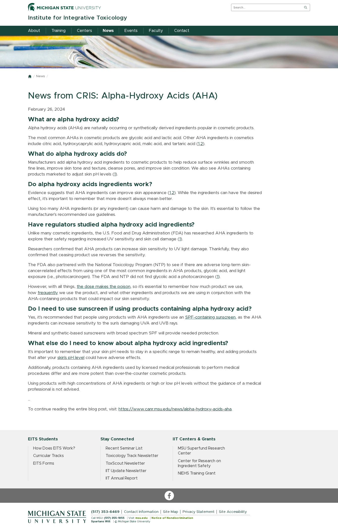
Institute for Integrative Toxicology (77, 18)
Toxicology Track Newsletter (132, 456)
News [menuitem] (108, 31)
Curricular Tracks (48, 456)
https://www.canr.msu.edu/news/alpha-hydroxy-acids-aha (175, 409)
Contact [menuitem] (181, 31)
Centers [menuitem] (84, 31)
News (40, 76)
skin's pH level (70, 357)
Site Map (170, 512)
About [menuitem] (34, 31)
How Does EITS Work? (54, 448)
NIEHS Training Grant (197, 473)
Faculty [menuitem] (156, 31)
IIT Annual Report (122, 478)
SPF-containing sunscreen (210, 317)
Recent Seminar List (124, 448)
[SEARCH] (305, 7)
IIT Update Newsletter (126, 471)
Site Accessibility (233, 512)
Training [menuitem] (58, 31)
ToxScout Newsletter (125, 463)
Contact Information (141, 512)
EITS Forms (43, 463)
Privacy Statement (199, 512)
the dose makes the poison (103, 286)
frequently (48, 293)
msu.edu (141, 518)
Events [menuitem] (131, 31)
